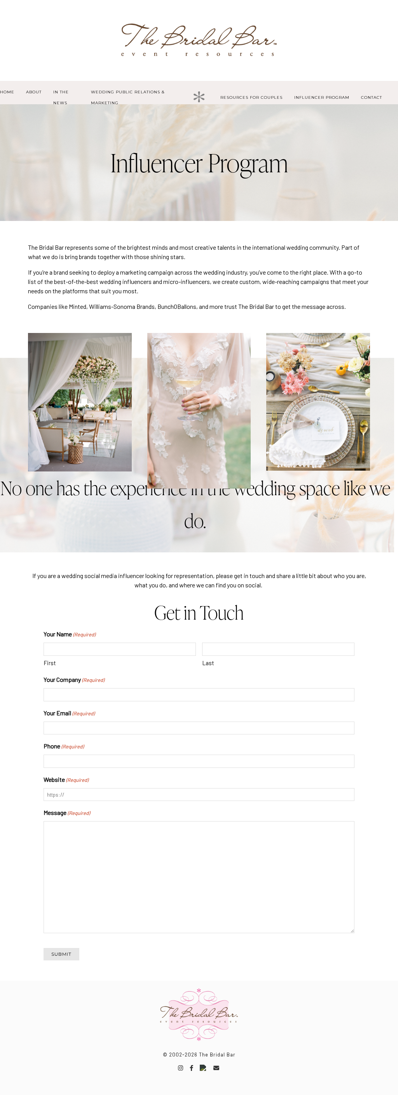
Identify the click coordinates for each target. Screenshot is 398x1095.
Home (7, 92)
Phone (64, 746)
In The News (61, 97)
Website (66, 779)
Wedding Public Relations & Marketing (128, 97)
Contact (371, 97)
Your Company (74, 679)
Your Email (69, 713)
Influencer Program (321, 97)
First (50, 662)
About (34, 92)
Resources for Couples (251, 97)
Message (67, 812)
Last (208, 662)
